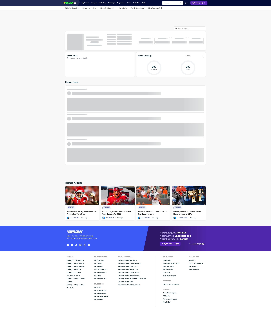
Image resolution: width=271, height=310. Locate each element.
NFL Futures (98, 299)
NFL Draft (70, 288)
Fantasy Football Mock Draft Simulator (132, 279)
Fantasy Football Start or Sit (128, 266)
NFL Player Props (100, 293)
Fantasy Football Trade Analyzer (129, 263)
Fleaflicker (167, 302)
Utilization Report (71, 8)
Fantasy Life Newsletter (75, 260)
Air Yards (97, 276)
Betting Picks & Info (74, 272)
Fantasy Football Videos (75, 263)
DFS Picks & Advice (73, 276)
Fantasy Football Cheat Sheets (129, 285)
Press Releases (194, 269)
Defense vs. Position (89, 8)
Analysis (94, 3)
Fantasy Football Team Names (129, 272)
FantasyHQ (167, 260)
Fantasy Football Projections (128, 269)
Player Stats (123, 8)
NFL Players (98, 266)
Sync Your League (169, 276)
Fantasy (71, 208)
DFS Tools (166, 272)
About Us (192, 260)
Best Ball (70, 282)
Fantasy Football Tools (171, 263)
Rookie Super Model (137, 8)
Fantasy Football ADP (125, 282)
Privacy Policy (193, 266)
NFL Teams (98, 263)
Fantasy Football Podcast (76, 266)
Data (144, 3)
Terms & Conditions (196, 263)
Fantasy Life (70, 3)
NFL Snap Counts (100, 279)
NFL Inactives (99, 260)
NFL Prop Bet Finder (101, 296)
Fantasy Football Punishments (129, 276)
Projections (121, 3)
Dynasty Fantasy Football (75, 285)
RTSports (166, 296)
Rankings (111, 3)
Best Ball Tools (168, 266)
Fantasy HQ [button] (198, 3)
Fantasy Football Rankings (127, 260)
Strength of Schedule (107, 8)
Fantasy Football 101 (74, 269)
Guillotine (136, 3)
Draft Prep (102, 3)
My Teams (85, 3)
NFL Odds (97, 287)
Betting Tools (168, 269)
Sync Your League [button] (171, 244)
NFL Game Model (100, 290)
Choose (188, 56)
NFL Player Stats (100, 272)
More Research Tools (155, 8)
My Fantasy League (170, 299)
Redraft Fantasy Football (76, 279)
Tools (129, 3)
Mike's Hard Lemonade (171, 284)
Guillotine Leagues (169, 293)
